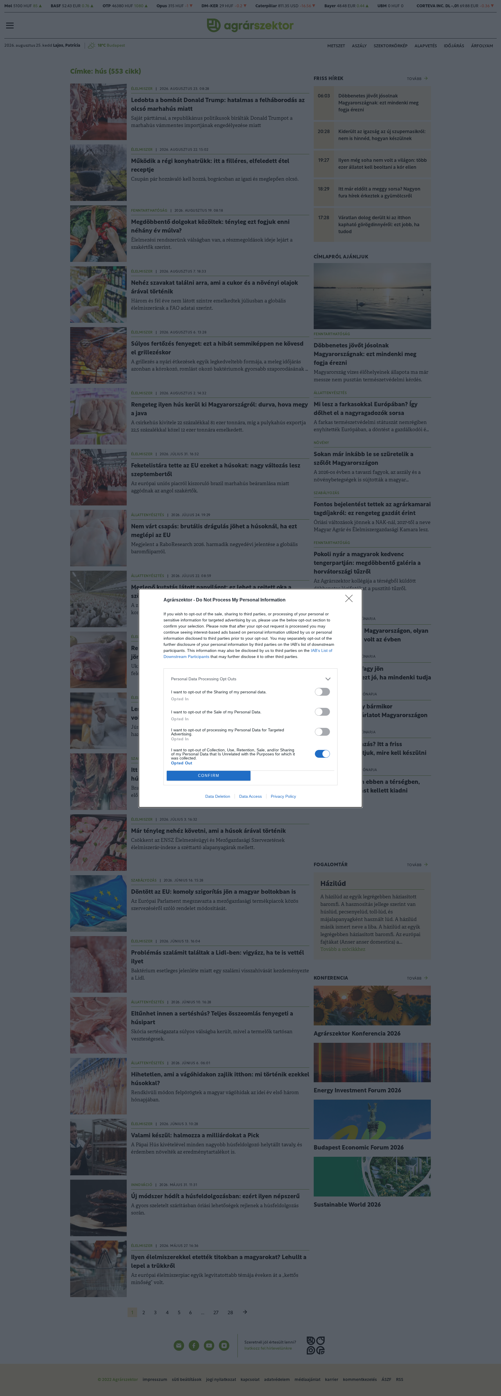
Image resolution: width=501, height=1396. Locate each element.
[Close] (350, 600)
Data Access (250, 796)
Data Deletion (217, 796)
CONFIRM (208, 775)
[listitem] (250, 679)
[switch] (322, 692)
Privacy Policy (283, 796)
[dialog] (250, 698)
